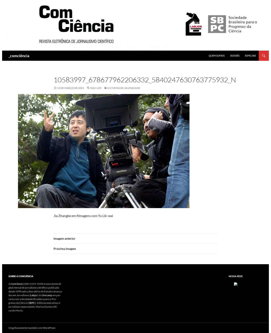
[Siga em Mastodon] (235, 283)
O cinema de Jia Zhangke (123, 88)
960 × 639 (95, 88)
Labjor (33, 295)
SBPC (32, 302)
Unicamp (47, 295)
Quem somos (217, 55)
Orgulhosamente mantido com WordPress (31, 327)
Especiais (250, 55)
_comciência (18, 55)
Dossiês (234, 55)
